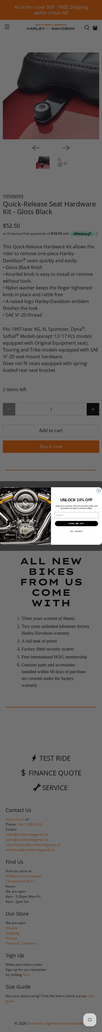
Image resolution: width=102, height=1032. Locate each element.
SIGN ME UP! (76, 524)
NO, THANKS (76, 531)
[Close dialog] (99, 490)
